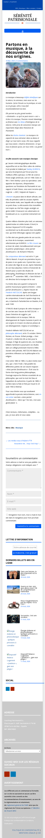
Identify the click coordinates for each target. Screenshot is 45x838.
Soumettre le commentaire (28, 526)
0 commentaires (22, 61)
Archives (7, 748)
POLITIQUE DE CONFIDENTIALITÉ (25, 830)
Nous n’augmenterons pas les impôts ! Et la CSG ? (29, 602)
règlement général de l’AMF (17, 805)
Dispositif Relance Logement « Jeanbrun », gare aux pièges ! (29, 656)
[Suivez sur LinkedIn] (8, 689)
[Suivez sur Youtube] (12, 689)
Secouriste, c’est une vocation (29, 616)
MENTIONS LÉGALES (27, 833)
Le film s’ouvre (32, 243)
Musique (19, 428)
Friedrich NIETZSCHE (14, 292)
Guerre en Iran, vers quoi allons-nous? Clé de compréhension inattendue (29, 589)
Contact (39, 8)
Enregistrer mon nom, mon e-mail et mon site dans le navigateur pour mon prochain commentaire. (23, 518)
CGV (39, 833)
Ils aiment (13, 2)
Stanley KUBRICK (33, 169)
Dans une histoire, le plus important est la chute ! (29, 573)
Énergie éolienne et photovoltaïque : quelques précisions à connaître (29, 633)
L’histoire (9, 197)
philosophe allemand (14, 333)
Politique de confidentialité (14, 820)
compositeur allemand (17, 256)
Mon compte (31, 8)
